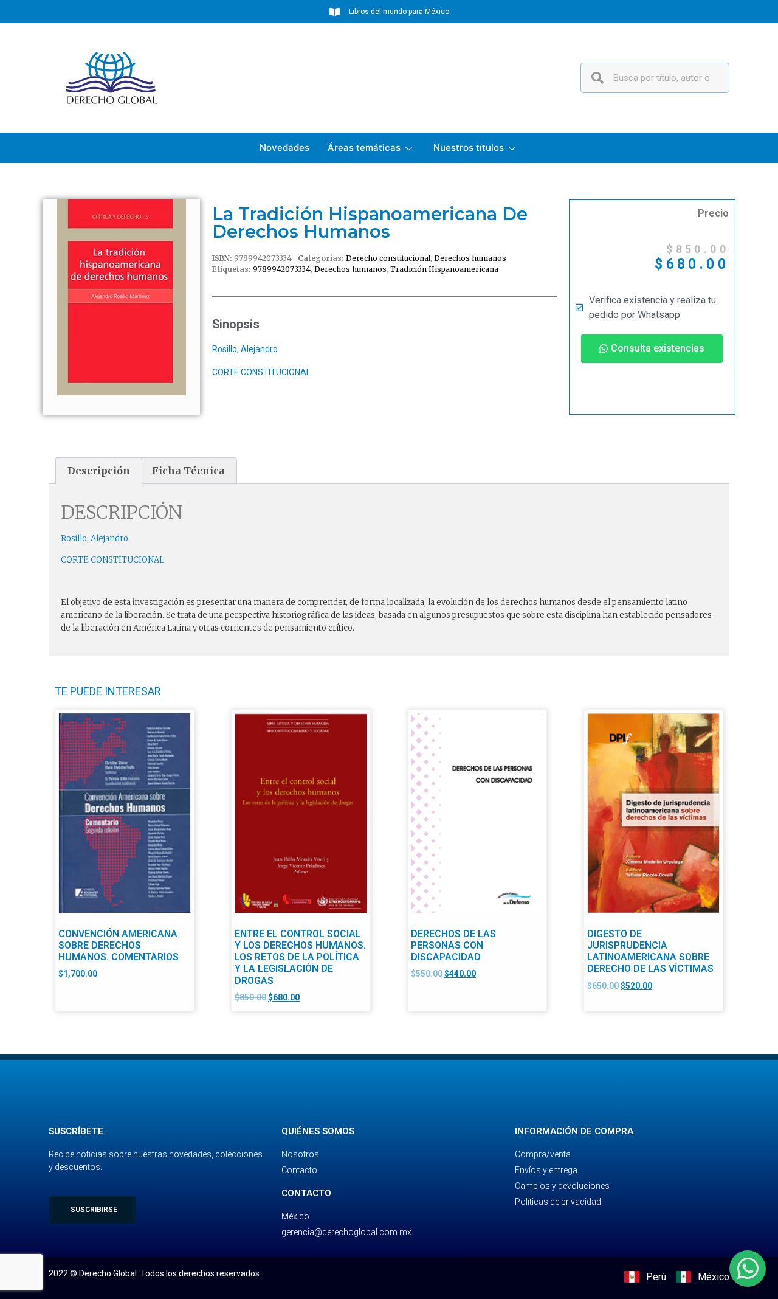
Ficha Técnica (188, 471)
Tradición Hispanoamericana (444, 269)
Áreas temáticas (364, 147)
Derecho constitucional (388, 258)
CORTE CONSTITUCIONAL (261, 372)
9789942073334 (282, 269)
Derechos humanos (470, 258)
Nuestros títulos (468, 147)
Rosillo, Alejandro (245, 349)
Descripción (98, 471)
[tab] (98, 470)
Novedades (284, 147)
